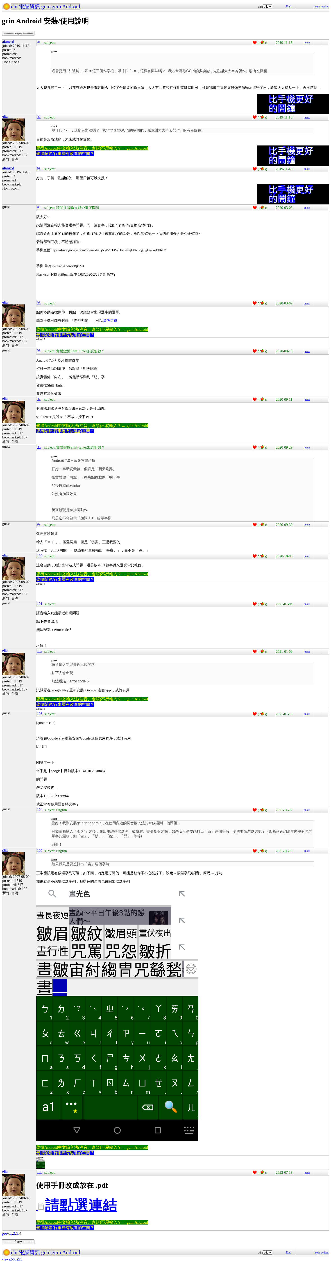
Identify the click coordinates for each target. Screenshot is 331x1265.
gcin (46, 6)
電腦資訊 (29, 6)
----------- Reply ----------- (18, 33)
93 (39, 168)
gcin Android (66, 6)
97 (39, 399)
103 (39, 713)
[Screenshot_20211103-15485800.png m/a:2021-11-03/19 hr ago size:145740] (40, 1168)
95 (39, 303)
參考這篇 (110, 320)
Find (288, 6)
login (317, 6)
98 (39, 447)
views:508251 (12, 1259)
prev (5, 1233)
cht (14, 6)
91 (39, 42)
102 (39, 651)
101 (39, 604)
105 (39, 850)
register (325, 6)
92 (39, 117)
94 (39, 207)
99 (39, 524)
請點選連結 (81, 1205)
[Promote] (255, 42)
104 (39, 809)
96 (39, 351)
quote (307, 42)
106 (39, 1172)
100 (39, 556)
